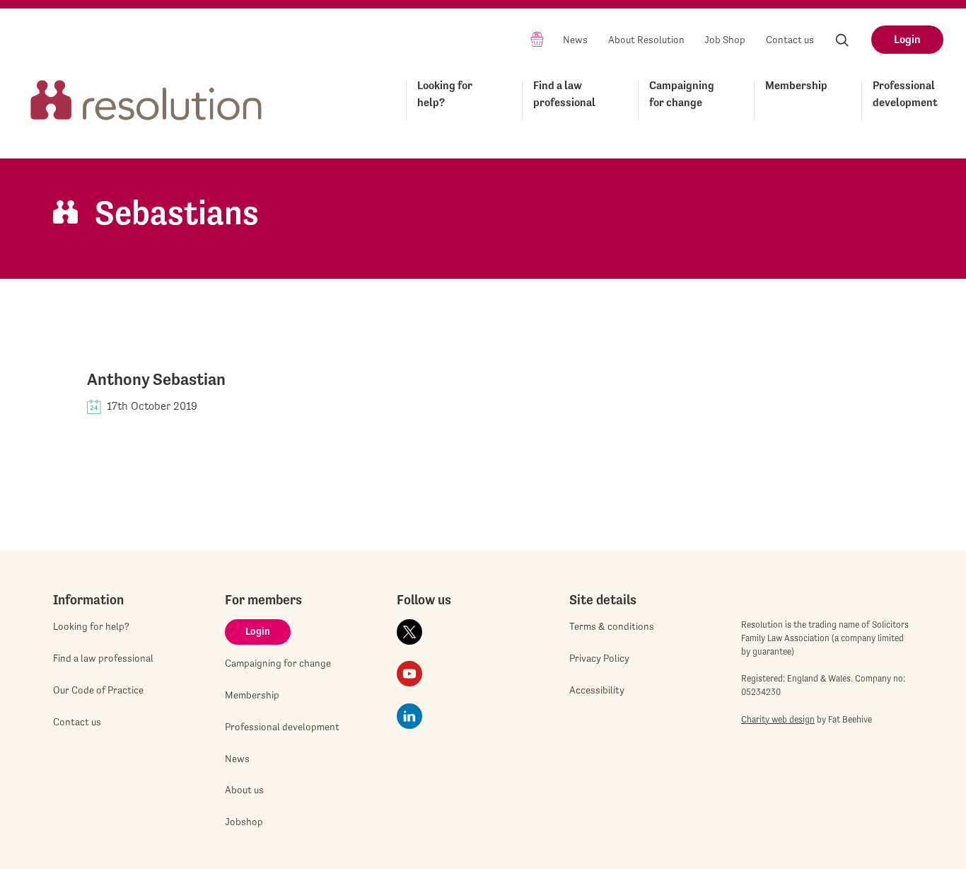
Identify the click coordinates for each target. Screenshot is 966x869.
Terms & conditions (611, 626)
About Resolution (646, 39)
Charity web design (778, 719)
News (575, 39)
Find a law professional (564, 94)
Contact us (790, 39)
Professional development (905, 94)
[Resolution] (146, 98)
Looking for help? (444, 94)
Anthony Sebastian (156, 379)
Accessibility (596, 690)
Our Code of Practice (98, 690)
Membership (796, 85)
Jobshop (244, 821)
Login (907, 39)
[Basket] (537, 38)
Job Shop (724, 39)
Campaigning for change (681, 94)
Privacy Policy (599, 658)
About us (244, 789)
